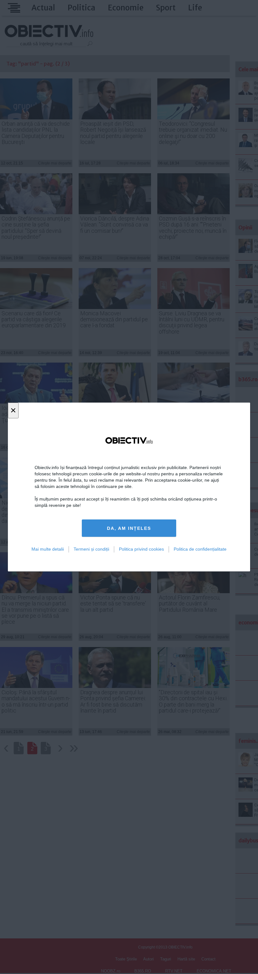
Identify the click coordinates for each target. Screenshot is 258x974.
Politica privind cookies (141, 549)
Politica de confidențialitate (200, 549)
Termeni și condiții (91, 549)
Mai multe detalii (47, 549)
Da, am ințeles (129, 528)
